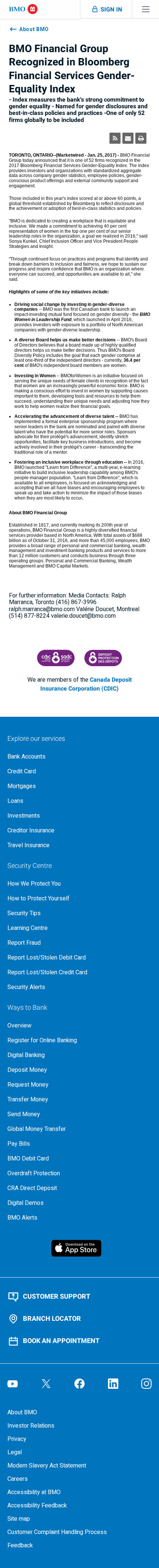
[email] (127, 138)
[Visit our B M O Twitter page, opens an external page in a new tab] (46, 1383)
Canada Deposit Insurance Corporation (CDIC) (86, 684)
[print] (140, 138)
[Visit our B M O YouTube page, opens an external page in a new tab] (12, 1383)
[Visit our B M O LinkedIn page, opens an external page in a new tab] (113, 1383)
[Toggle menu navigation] (145, 9)
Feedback (20, 1545)
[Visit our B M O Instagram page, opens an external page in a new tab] (146, 1383)
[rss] (115, 138)
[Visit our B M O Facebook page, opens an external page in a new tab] (79, 1383)
